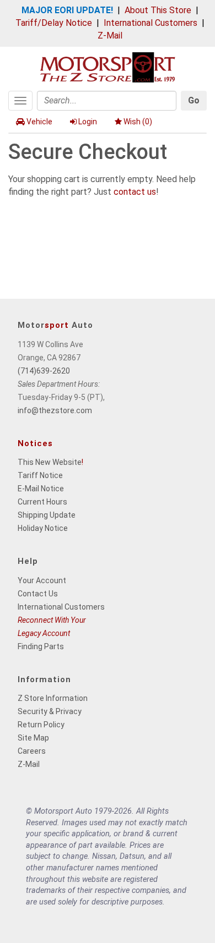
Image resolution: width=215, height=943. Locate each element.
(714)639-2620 (44, 370)
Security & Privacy (50, 711)
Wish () (137, 121)
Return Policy (41, 724)
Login (87, 121)
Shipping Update (47, 515)
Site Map (33, 737)
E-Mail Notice (41, 488)
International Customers (150, 23)
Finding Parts (41, 646)
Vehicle (39, 121)
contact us (135, 192)
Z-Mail (110, 35)
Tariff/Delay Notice (53, 23)
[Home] (107, 66)
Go (194, 100)
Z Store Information (53, 698)
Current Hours (42, 501)
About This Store (158, 10)
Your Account (42, 580)
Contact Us (38, 593)
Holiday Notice (43, 528)
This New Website (50, 462)
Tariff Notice (40, 475)
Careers (32, 751)
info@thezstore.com (55, 410)
